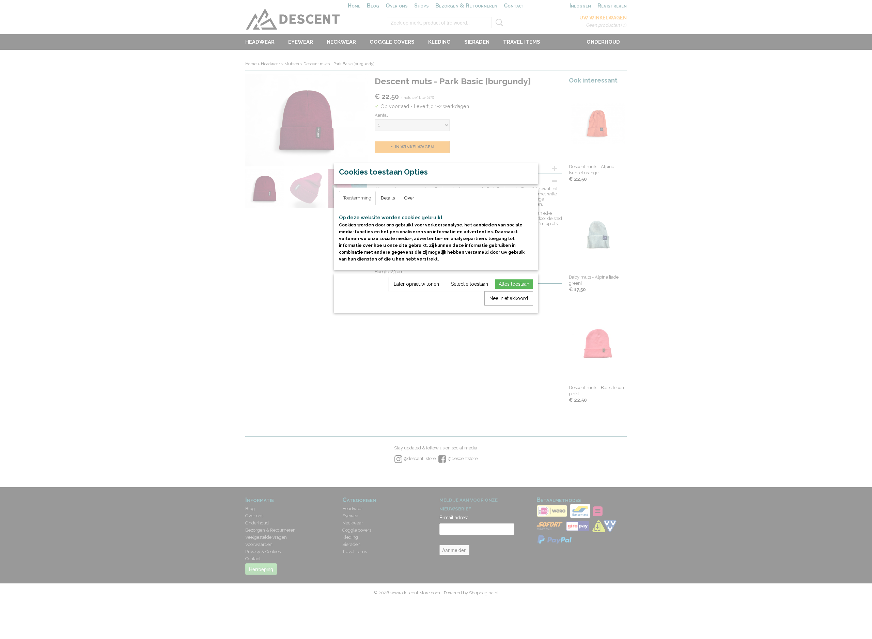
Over (409, 197)
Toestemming (357, 197)
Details (388, 197)
